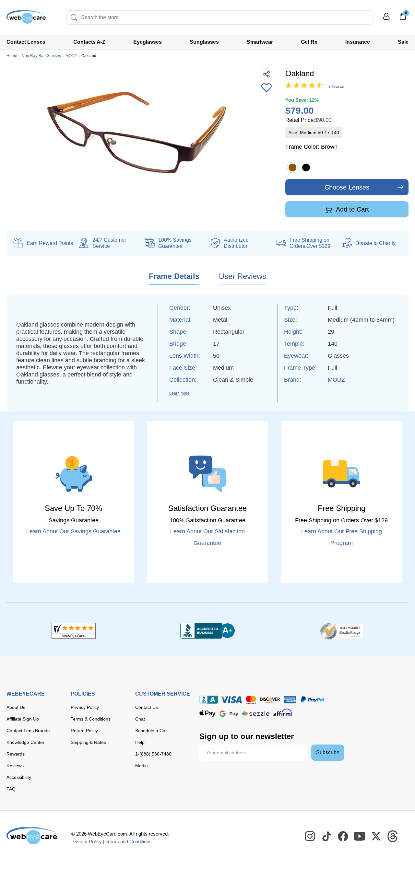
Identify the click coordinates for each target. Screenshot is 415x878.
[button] (266, 88)
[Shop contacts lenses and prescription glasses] (26, 19)
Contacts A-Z (89, 42)
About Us (15, 707)
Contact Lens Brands (28, 730)
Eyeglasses (147, 42)
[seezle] (255, 714)
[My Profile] (386, 19)
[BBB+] (207, 631)
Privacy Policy (85, 707)
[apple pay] (207, 714)
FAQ (11, 788)
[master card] (250, 700)
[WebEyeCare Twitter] (376, 836)
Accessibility (18, 777)
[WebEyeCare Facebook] (343, 836)
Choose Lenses (347, 187)
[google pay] (228, 714)
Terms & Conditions (91, 719)
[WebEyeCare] (32, 835)
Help (140, 742)
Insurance (357, 42)
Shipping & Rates (88, 742)
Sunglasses (204, 42)
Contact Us (146, 707)
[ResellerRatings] (341, 631)
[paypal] (313, 700)
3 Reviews (336, 86)
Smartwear (260, 42)
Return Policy (84, 730)
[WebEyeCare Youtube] (360, 836)
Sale (403, 42)
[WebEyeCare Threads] (393, 836)
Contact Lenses (25, 42)
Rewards (15, 754)
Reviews (15, 765)
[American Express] (290, 700)
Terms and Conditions (129, 841)
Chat (140, 719)
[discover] (270, 700)
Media (141, 765)
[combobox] (219, 17)
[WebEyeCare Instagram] (310, 836)
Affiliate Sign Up (22, 719)
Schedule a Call (151, 730)
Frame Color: (311, 147)
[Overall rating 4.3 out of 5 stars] (304, 86)
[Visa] (231, 700)
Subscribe (327, 752)
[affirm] (282, 712)
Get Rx (309, 42)
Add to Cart (351, 209)
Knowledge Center (25, 742)
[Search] (73, 17)
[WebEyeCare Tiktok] (327, 836)
